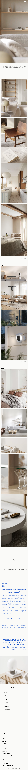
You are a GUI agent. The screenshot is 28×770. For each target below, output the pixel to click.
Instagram (4, 743)
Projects (4, 733)
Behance (4, 745)
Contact (4, 735)
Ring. (16, 569)
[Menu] (25, 1)
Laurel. (19, 569)
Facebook (4, 748)
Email (6, 699)
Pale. (26, 569)
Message (6, 706)
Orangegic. (22, 569)
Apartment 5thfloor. (1, 569)
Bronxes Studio (14, 2)
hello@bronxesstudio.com (8, 765)
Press (3, 738)
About (3, 731)
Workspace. (12, 569)
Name (6, 692)
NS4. (5, 569)
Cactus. (9, 569)
